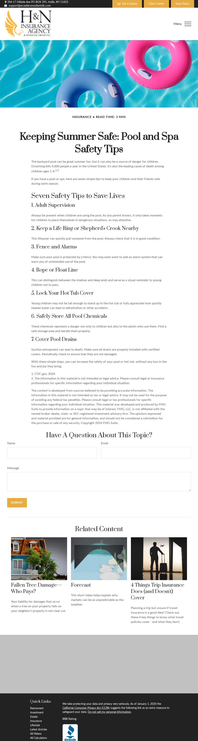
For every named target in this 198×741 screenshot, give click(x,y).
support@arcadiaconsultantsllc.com (30, 5)
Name (11, 443)
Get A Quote (129, 4)
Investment (37, 712)
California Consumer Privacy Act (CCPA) (86, 708)
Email (104, 443)
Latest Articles (38, 729)
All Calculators (38, 738)
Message (13, 468)
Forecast (81, 585)
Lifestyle (35, 725)
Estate (34, 717)
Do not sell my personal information (109, 712)
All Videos (36, 734)
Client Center (156, 4)
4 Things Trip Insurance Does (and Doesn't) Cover (157, 591)
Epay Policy (182, 4)
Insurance (36, 721)
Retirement (37, 708)
